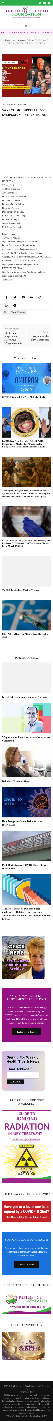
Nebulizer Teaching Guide (16, 780)
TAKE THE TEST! (27, 1032)
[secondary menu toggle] (3, 3)
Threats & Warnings (18, 312)
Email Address (20, 1069)
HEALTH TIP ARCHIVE (23, 32)
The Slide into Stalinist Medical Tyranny (20, 590)
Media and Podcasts (17, 104)
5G (3, 104)
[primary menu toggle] (26, 26)
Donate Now (26, 1264)
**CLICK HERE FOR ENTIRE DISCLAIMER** (26, 1416)
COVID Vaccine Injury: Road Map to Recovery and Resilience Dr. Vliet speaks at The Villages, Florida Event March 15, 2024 (26, 543)
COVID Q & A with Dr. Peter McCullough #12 (23, 397)
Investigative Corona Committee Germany (25, 696)
